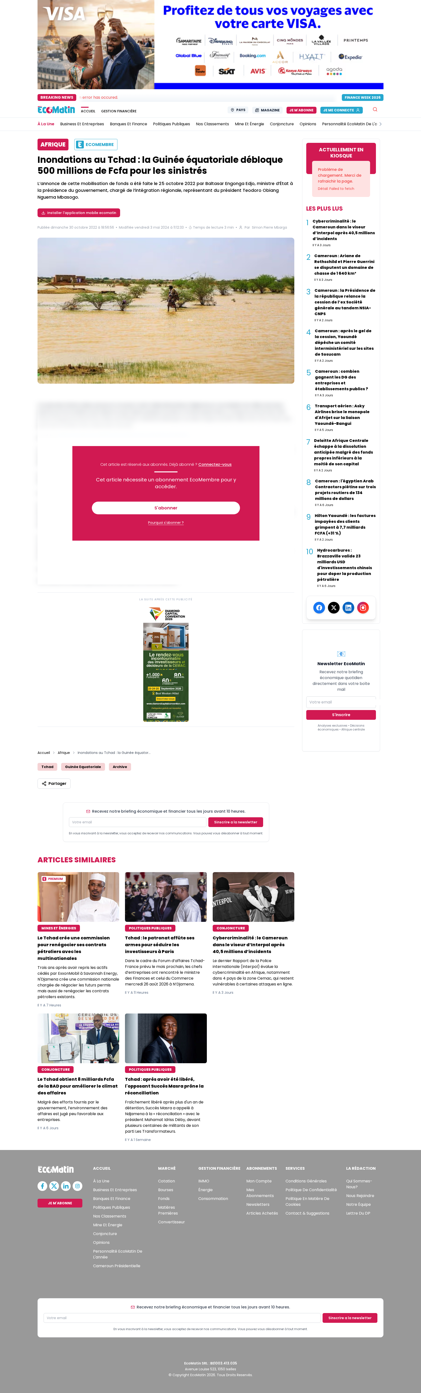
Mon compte (259, 1181)
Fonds (164, 1198)
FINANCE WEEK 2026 (363, 97)
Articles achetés (262, 1213)
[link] (166, 663)
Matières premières (168, 1210)
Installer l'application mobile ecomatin (81, 212)
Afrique (64, 752)
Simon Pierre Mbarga (269, 227)
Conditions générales (306, 1181)
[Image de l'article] (166, 311)
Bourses (165, 1190)
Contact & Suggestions (307, 1213)
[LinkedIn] (348, 608)
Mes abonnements (260, 1192)
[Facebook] (319, 608)
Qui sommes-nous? (359, 1184)
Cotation (166, 1181)
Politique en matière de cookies (307, 1201)
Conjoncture (105, 1234)
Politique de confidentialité (311, 1190)
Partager (57, 783)
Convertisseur (171, 1222)
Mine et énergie (107, 1225)
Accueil (44, 752)
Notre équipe (358, 1204)
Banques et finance (111, 1198)
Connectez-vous (215, 464)
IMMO (203, 1181)
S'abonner (165, 508)
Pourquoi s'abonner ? (166, 522)
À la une (101, 1181)
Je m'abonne (301, 110)
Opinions (101, 1242)
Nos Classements (109, 1216)
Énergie (205, 1190)
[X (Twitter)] (334, 608)
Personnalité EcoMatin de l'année (117, 1254)
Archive (120, 766)
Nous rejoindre (360, 1195)
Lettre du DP (358, 1213)
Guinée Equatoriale (83, 766)
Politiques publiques (111, 1207)
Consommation (213, 1198)
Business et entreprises (115, 1190)
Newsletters (257, 1204)
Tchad (47, 766)
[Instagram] (363, 608)
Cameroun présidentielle (116, 1266)
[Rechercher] (375, 109)
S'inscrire (341, 715)
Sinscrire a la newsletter (235, 822)
